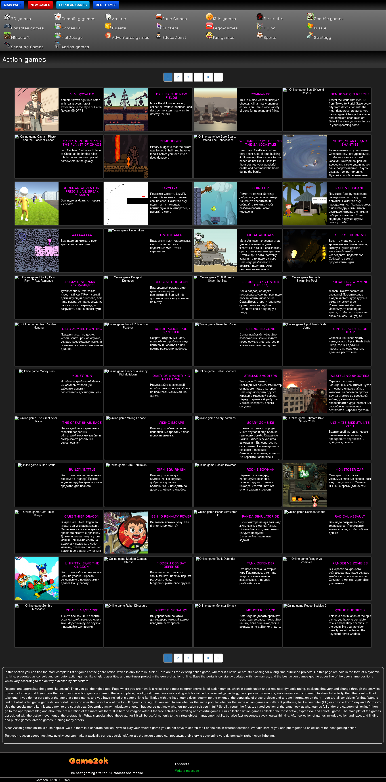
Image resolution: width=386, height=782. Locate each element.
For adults (273, 19)
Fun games (223, 37)
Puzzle (320, 28)
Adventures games (130, 37)
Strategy (322, 37)
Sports (269, 37)
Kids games (224, 19)
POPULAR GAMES (73, 5)
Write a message (187, 770)
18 (208, 77)
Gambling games (78, 19)
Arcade (119, 19)
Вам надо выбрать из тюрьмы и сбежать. (81, 196)
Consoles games (27, 28)
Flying (269, 28)
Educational (174, 37)
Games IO (70, 28)
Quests (119, 28)
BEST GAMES (106, 5)
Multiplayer (72, 37)
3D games (21, 19)
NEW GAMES (40, 5)
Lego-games (225, 28)
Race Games (174, 19)
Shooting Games (27, 47)
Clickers (170, 28)
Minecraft (20, 37)
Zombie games (329, 19)
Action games (75, 47)
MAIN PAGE (12, 5)
